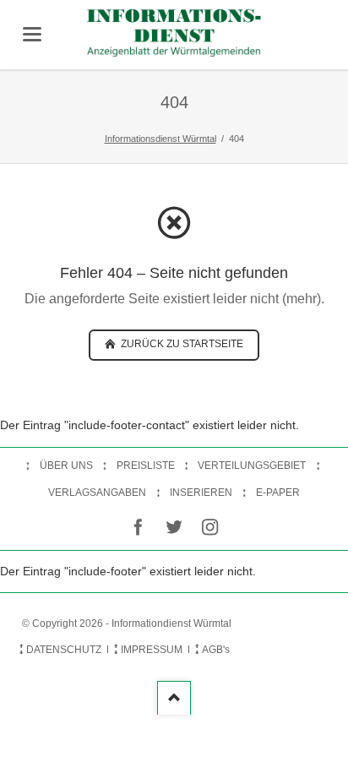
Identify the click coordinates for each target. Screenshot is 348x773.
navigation (32, 34)
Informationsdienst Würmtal (160, 138)
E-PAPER (278, 492)
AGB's (216, 650)
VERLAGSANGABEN (97, 492)
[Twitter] (174, 527)
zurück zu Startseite (180, 344)
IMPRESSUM (151, 650)
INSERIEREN (201, 492)
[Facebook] (138, 527)
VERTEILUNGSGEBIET (252, 465)
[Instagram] (209, 527)
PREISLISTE (146, 465)
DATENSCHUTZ (63, 650)
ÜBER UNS (66, 465)
